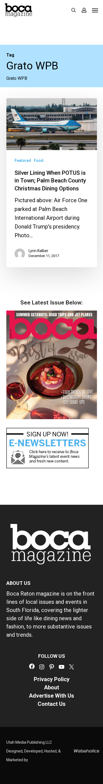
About (51, 687)
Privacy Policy (51, 679)
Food (38, 160)
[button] (95, 10)
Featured (23, 160)
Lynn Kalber (38, 251)
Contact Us (52, 704)
